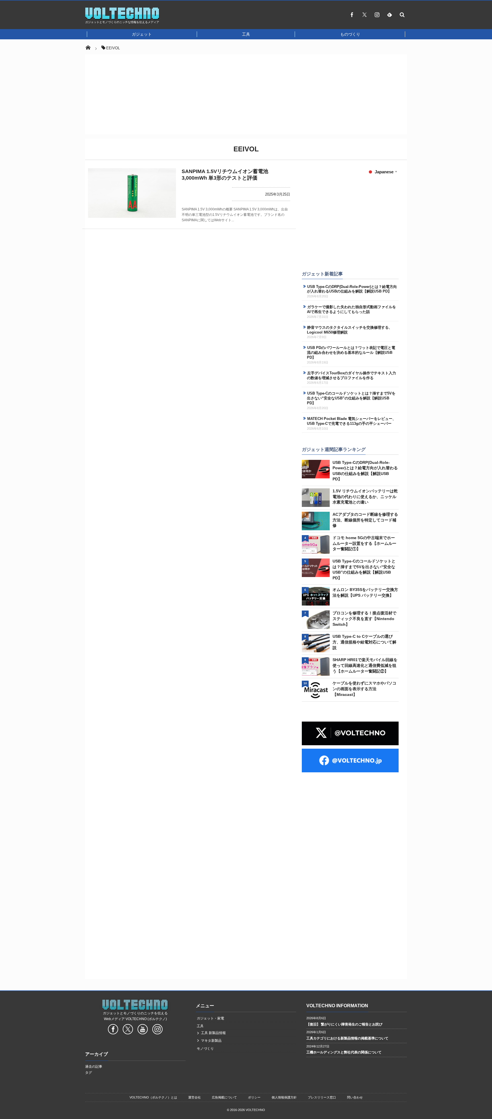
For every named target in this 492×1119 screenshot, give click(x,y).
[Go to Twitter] (127, 1030)
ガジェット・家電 (210, 1018)
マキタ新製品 (211, 1041)
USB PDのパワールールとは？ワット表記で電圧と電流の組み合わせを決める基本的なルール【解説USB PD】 (351, 353)
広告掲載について (224, 1097)
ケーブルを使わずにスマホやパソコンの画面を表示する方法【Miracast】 (364, 688)
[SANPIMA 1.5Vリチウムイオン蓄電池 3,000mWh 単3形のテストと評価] (132, 193)
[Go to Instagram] (157, 1030)
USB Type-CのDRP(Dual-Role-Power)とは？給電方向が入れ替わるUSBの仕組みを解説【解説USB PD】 (352, 289)
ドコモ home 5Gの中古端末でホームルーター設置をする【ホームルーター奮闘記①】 (364, 543)
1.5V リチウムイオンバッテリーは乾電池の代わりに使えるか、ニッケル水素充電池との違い (365, 496)
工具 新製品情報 (213, 1033)
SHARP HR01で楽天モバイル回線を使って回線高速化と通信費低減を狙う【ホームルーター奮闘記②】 (365, 665)
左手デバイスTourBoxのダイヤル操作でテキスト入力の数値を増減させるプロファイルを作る (351, 375)
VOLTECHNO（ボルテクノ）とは (153, 1097)
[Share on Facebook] (352, 14)
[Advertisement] (238, 16)
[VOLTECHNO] (122, 18)
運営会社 (194, 1097)
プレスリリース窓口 (322, 1097)
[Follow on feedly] (389, 14)
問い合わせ (355, 1097)
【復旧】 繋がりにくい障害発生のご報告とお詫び (344, 1024)
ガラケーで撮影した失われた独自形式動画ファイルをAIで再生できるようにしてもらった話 (351, 309)
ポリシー (254, 1097)
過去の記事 (93, 1067)
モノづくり (205, 1049)
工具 (246, 34)
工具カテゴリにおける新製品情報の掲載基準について (347, 1038)
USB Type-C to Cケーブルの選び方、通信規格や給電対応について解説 (364, 642)
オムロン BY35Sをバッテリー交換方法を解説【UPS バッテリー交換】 (365, 592)
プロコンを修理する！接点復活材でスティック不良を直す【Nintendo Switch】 (364, 618)
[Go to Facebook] (113, 1030)
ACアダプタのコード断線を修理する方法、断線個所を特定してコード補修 (365, 520)
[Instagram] (377, 14)
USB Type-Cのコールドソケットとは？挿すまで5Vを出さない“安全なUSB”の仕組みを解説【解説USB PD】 (351, 398)
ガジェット (142, 34)
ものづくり (350, 34)
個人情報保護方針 (284, 1097)
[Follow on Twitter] (364, 14)
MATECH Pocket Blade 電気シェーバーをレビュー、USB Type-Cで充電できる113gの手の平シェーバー (351, 421)
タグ (88, 1073)
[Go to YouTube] (142, 1030)
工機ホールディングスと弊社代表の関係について (344, 1052)
